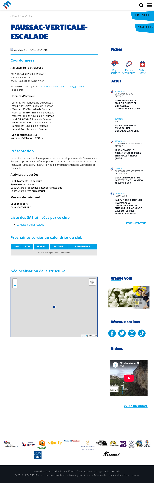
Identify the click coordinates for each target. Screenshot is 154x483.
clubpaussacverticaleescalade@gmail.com (62, 86)
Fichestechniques (128, 71)
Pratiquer (145, 27)
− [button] (15, 285)
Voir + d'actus (136, 223)
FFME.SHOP (142, 15)
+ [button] (15, 281)
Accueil (15, 16)
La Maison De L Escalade (30, 224)
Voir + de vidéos (136, 406)
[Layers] (92, 282)
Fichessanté (142, 71)
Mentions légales (73, 475)
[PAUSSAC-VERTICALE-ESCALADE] (54, 306)
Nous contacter (131, 475)
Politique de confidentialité (108, 475)
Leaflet (84, 335)
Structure (27, 16)
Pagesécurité (115, 71)
